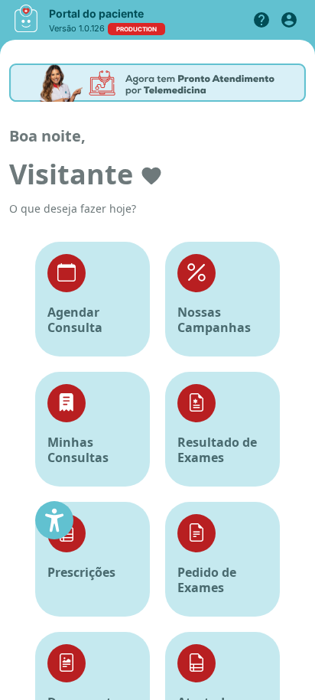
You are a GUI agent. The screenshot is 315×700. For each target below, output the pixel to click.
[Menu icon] (26, 18)
